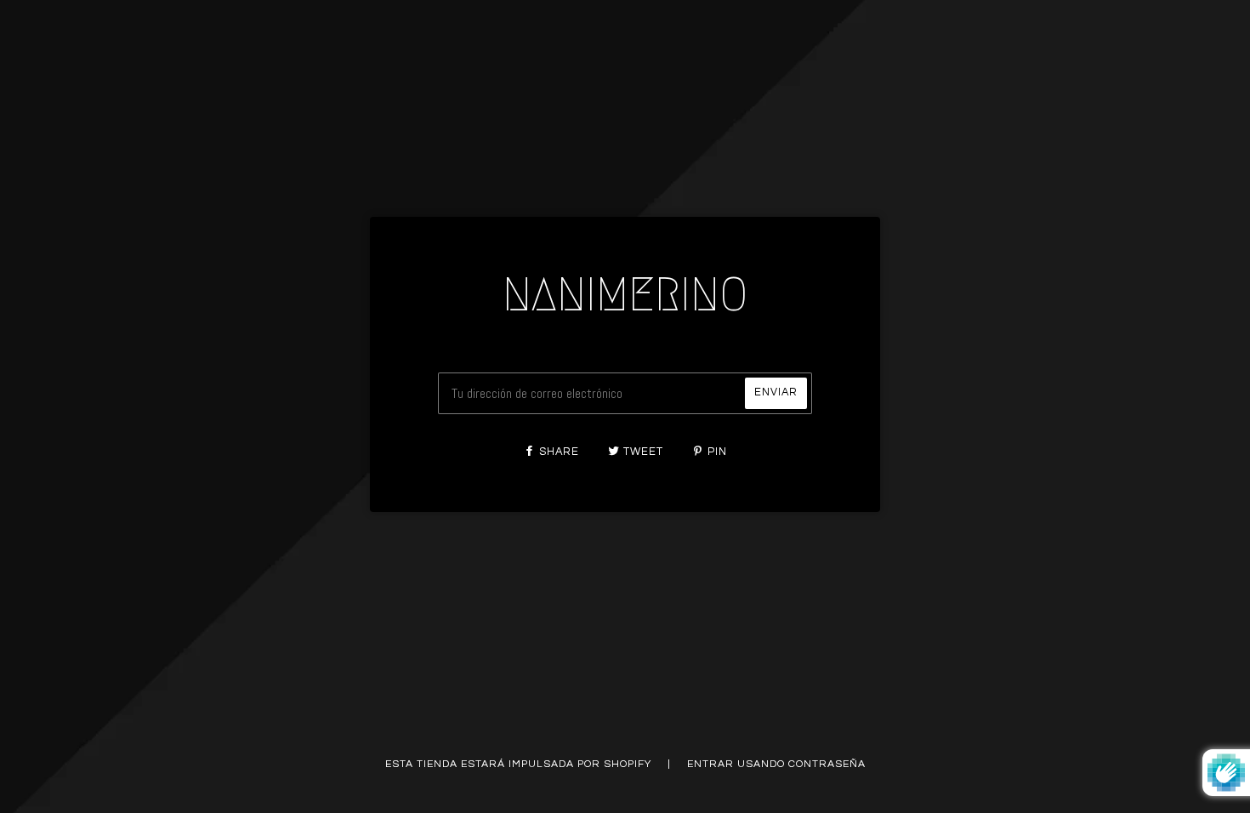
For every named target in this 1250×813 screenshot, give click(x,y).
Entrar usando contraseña (776, 764)
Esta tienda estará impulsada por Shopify (520, 764)
